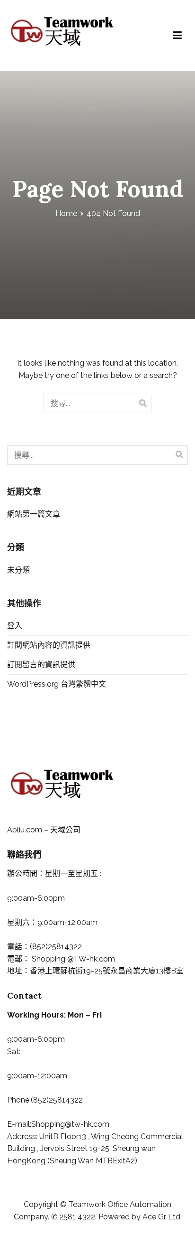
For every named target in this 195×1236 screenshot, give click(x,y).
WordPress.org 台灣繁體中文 (56, 684)
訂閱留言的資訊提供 (41, 664)
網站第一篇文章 (33, 514)
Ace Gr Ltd (161, 1216)
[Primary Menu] (177, 35)
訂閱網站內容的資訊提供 (48, 645)
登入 (14, 625)
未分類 (18, 570)
